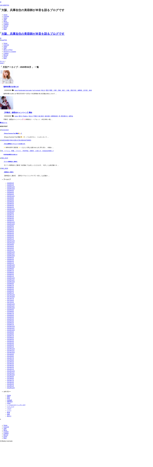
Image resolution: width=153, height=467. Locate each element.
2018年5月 (10, 287)
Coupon (6, 22)
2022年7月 (10, 228)
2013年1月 (10, 386)
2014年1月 (10, 369)
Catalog (6, 24)
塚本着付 (47, 116)
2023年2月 (10, 220)
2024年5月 (10, 203)
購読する (4, 122)
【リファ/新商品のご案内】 (11, 161)
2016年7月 (10, 313)
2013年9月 (10, 376)
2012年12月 (11, 388)
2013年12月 (11, 371)
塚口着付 (41, 116)
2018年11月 (11, 280)
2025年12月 (11, 187)
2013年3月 (10, 382)
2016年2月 (10, 322)
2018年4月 (10, 289)
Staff (5, 19)
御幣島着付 (54, 116)
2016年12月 (11, 304)
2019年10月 (11, 267)
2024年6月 (10, 201)
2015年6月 (10, 337)
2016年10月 (11, 308)
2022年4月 (10, 233)
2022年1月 (10, 239)
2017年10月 (11, 296)
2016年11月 (11, 306)
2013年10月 (11, 375)
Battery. (25, 116)
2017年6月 (10, 300)
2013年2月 (10, 384)
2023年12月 (11, 209)
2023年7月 (10, 215)
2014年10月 (11, 352)
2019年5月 (10, 274)
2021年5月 (10, 248)
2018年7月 (10, 285)
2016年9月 (10, 309)
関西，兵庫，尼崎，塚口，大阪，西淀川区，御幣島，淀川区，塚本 (70, 90)
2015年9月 (10, 332)
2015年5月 (10, 339)
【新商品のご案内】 (9, 172)
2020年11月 (11, 254)
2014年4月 (10, 363)
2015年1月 (10, 347)
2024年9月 (10, 198)
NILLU (43, 90)
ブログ (9, 408)
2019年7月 (10, 270)
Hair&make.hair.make (25, 90)
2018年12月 (11, 278)
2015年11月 (11, 328)
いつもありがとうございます (16, 405)
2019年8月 (10, 268)
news (16, 90)
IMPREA (10, 401)
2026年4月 (10, 185)
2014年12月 (11, 348)
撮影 (8, 414)
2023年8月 (10, 213)
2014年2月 (10, 367)
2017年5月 (10, 302)
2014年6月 (10, 360)
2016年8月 (10, 311)
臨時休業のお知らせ (11, 87)
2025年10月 (11, 188)
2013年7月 (10, 380)
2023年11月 (11, 211)
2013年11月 (11, 373)
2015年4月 (10, 341)
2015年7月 (10, 335)
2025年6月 (10, 194)
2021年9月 (10, 244)
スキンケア (10, 407)
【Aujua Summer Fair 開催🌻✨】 (13, 133)
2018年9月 (10, 283)
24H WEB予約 (4, 5)
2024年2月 (10, 207)
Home (5, 15)
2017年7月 (10, 298)
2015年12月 (11, 326)
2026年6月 (10, 183)
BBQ (8, 397)
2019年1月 (10, 276)
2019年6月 (10, 272)
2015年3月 (10, 343)
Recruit (6, 26)
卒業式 (35, 116)
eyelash (9, 400)
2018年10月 (11, 282)
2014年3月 (10, 365)
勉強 (8, 412)
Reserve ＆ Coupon (10, 51)
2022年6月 (10, 229)
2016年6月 (10, 315)
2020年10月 (11, 255)
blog (8, 398)
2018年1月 (10, 293)
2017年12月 (11, 295)
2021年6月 (10, 246)
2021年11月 (11, 242)
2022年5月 (10, 231)
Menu (5, 21)
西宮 (47, 90)
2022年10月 (11, 224)
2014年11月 (11, 350)
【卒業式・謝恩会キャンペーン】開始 (18, 112)
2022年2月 (10, 237)
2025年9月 (10, 190)
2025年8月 (10, 192)
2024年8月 (10, 200)
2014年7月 (10, 358)
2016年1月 (10, 324)
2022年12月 (11, 222)
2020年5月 (10, 257)
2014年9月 (10, 354)
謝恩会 (71, 116)
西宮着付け (64, 116)
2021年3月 (10, 250)
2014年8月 (10, 356)
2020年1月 (10, 263)
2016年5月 (10, 317)
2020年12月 (11, 252)
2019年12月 (11, 265)
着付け (21, 116)
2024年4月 (10, 205)
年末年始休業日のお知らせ (10, 154)
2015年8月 (10, 334)
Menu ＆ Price (8, 50)
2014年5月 (10, 362)
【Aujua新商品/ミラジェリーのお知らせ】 (15, 143)
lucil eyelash (36, 90)
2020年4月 (10, 259)
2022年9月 (10, 226)
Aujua (9, 395)
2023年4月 (10, 216)
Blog (5, 29)
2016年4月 (10, 319)
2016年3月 (10, 321)
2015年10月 (11, 330)
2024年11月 (11, 196)
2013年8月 (10, 378)
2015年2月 (10, 345)
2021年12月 (11, 241)
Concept (6, 16)
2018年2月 (10, 291)
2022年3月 (10, 235)
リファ (9, 410)
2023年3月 (10, 218)
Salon (5, 18)
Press (5, 27)
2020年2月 (10, 261)
